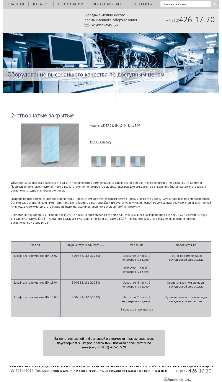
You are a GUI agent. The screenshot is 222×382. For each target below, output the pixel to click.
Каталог (41, 4)
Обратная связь (108, 4)
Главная (16, 4)
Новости (188, 99)
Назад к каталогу (100, 142)
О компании (70, 4)
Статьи (139, 99)
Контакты (142, 4)
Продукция (33, 99)
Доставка (89, 99)
